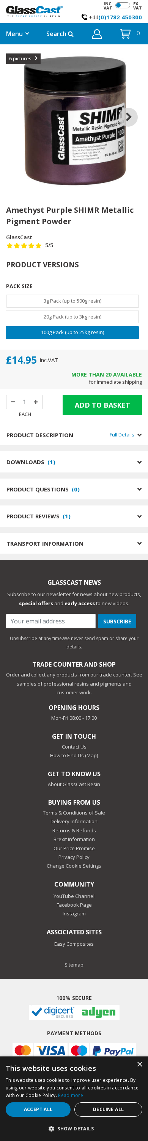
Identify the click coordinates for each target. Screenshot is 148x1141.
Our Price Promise (74, 848)
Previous (14, 107)
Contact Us (74, 746)
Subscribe (117, 621)
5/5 (49, 245)
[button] (97, 35)
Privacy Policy (74, 857)
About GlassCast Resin (74, 784)
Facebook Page (74, 904)
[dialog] (74, 1098)
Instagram (74, 913)
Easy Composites (74, 943)
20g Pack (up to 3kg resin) (72, 316)
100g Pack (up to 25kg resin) (72, 332)
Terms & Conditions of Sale (74, 812)
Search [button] (57, 34)
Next (134, 107)
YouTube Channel (74, 896)
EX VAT (137, 6)
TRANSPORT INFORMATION (44, 543)
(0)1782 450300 (120, 17)
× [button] (139, 1064)
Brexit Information (74, 839)
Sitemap (74, 964)
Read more (70, 1095)
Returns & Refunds (74, 830)
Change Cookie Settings (74, 865)
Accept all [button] (38, 1109)
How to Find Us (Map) (74, 755)
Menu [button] (14, 34)
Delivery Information (74, 821)
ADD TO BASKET (102, 405)
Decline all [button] (108, 1109)
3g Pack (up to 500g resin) (72, 300)
